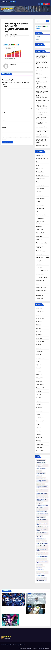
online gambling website (42, 541)
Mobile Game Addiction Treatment (41, 520)
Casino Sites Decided (41, 473)
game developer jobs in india (42, 490)
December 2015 (40, 447)
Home (21, 648)
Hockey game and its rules (42, 505)
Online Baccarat (40, 229)
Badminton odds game (41, 462)
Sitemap (38, 36)
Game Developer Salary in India (42, 494)
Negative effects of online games (42, 533)
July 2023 (38, 324)
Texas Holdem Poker (41, 287)
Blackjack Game (40, 171)
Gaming (38, 201)
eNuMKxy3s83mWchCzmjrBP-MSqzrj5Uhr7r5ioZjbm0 (16, 27)
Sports (37, 283)
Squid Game (39, 70)
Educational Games (40, 483)
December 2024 (40, 311)
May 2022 (38, 344)
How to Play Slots (40, 205)
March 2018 (39, 407)
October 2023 (39, 314)
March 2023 (39, 334)
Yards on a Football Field (42, 577)
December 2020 (40, 384)
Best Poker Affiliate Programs (40, 465)
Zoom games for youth (41, 580)
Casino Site (39, 470)
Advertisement (29, 648)
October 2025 (39, 308)
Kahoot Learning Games (41, 126)
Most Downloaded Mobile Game (42, 524)
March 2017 (39, 434)
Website (4, 127)
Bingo (37, 165)
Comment (4, 86)
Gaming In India (40, 503)
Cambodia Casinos (40, 178)
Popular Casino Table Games (41, 546)
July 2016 (38, 440)
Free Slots (38, 191)
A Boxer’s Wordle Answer (42, 67)
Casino (37, 181)
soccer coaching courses (42, 558)
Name (4, 112)
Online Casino (39, 536)
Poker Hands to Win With (42, 270)
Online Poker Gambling (41, 242)
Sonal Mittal (14, 34)
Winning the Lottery (41, 575)
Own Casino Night (40, 250)
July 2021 (38, 364)
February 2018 (39, 411)
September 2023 (40, 318)
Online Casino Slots (40, 232)
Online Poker (39, 239)
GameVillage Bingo (40, 198)
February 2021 (39, 377)
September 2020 (40, 387)
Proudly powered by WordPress (7, 644)
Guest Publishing (41, 648)
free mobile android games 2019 (42, 487)
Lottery (37, 211)
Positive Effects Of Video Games (41, 550)
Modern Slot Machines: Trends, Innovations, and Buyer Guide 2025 (41, 56)
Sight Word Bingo (40, 280)
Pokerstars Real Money (41, 277)
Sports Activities (40, 564)
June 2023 (38, 328)
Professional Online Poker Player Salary (42, 553)
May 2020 (38, 401)
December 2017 (40, 417)
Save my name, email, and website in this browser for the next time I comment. (16, 137)
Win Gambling (39, 295)
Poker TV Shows (40, 274)
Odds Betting (39, 226)
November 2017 (40, 421)
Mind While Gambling (41, 214)
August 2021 (39, 361)
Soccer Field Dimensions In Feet (42, 562)
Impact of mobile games (42, 511)
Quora (37, 39)
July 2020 (38, 394)
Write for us (47, 648)
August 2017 (39, 424)
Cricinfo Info (39, 475)
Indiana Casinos (40, 208)
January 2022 (39, 351)
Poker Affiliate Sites (44, 543)
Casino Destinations (40, 185)
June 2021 (38, 368)
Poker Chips (39, 264)
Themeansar (22, 644)
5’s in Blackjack (39, 155)
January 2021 (39, 381)
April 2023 (38, 331)
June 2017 (38, 430)
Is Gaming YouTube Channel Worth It (42, 514)
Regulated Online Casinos (42, 145)
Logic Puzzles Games (41, 517)
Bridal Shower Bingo (41, 175)
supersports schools (41, 567)
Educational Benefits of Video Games (41, 481)
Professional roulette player (42, 556)
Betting (37, 161)
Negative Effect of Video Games (41, 530)
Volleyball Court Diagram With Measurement (41, 572)
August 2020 (39, 391)
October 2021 (39, 354)
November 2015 (40, 450)
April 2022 (38, 348)
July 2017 (38, 427)
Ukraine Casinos (40, 569)
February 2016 (39, 444)
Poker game (39, 267)
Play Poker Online (40, 254)
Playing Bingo (39, 260)
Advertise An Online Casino (42, 158)
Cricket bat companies (41, 478)
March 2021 (39, 374)
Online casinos (39, 236)
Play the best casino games (42, 257)
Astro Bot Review (40, 73)
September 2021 (40, 358)
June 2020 (38, 397)
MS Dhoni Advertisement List (42, 526)
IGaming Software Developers (40, 508)
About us (24, 648)
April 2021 (38, 371)
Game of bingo (39, 195)
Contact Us (35, 648)
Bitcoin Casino (39, 168)
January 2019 (39, 404)
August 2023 (39, 321)
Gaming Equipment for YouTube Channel (41, 500)
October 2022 (39, 338)
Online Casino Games (41, 538)
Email (3, 119)
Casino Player (43, 468)
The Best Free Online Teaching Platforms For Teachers (41, 141)
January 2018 (39, 414)
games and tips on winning (42, 497)
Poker (38, 543)
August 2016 (39, 437)
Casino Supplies (40, 188)
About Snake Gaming (41, 460)
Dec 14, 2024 (31, 599)
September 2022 (40, 341)
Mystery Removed (40, 218)
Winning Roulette (40, 298)
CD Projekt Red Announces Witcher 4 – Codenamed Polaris (42, 62)
